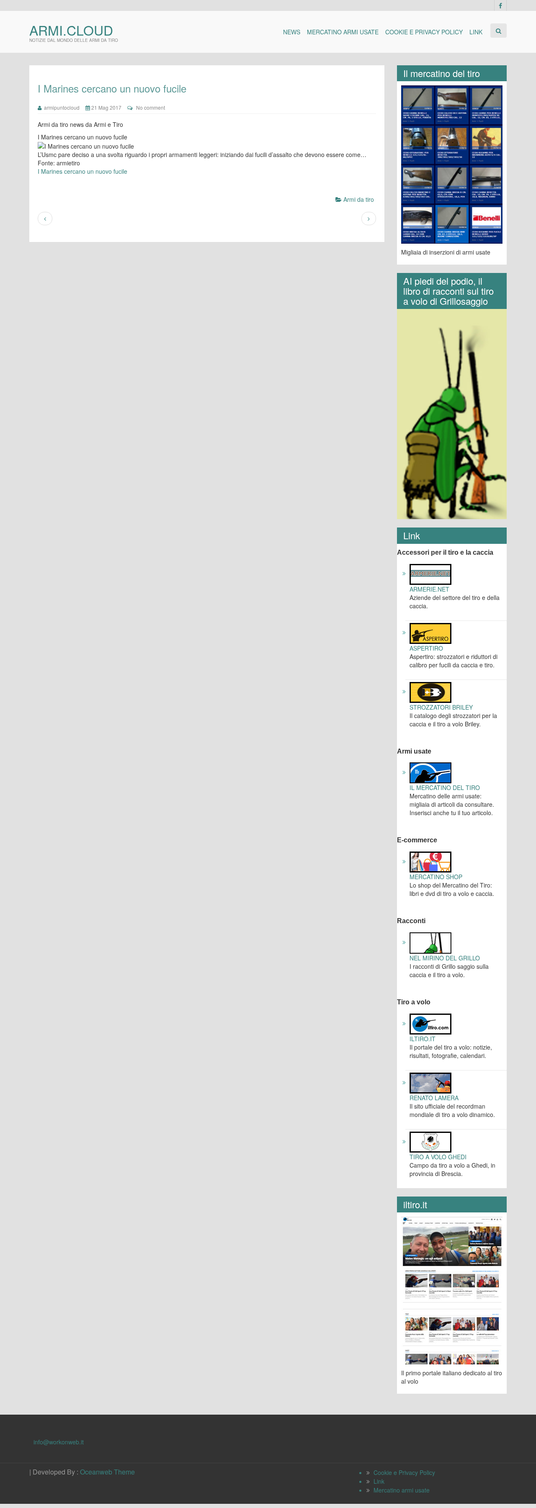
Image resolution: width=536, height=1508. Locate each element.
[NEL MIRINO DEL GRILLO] (430, 942)
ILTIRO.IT (423, 1038)
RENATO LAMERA (434, 1098)
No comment (150, 107)
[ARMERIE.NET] (430, 573)
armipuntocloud (60, 107)
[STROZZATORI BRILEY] (430, 691)
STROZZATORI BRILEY (441, 707)
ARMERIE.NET (429, 589)
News (291, 32)
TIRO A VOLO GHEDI (438, 1157)
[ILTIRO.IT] (430, 1023)
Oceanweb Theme (107, 1472)
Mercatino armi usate (343, 32)
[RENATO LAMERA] (430, 1082)
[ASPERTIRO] (430, 632)
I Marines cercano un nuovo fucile (82, 171)
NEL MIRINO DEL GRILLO (445, 958)
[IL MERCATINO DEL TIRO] (430, 772)
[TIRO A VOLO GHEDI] (430, 1141)
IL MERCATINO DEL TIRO (445, 787)
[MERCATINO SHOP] (430, 861)
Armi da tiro (358, 199)
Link (475, 32)
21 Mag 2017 (105, 107)
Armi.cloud (71, 29)
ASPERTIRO (426, 648)
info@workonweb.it (59, 1442)
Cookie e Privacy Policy (424, 32)
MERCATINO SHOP (436, 876)
